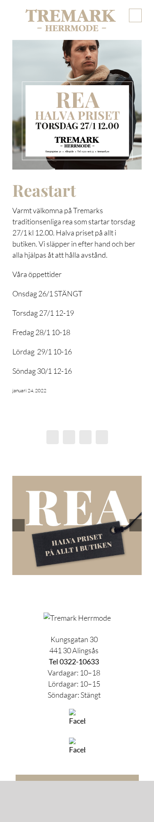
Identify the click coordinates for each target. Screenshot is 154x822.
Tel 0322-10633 (74, 661)
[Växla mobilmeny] (135, 15)
